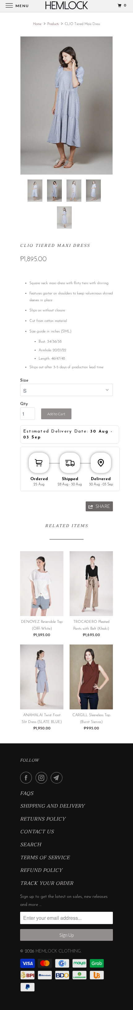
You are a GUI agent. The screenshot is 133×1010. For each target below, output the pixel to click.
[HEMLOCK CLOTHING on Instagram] (43, 778)
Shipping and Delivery (52, 806)
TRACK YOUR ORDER (46, 883)
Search (30, 845)
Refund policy (41, 870)
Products (53, 24)
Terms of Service (45, 858)
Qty (24, 404)
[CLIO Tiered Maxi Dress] (66, 105)
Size (24, 380)
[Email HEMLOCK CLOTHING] (58, 778)
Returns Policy (43, 819)
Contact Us (37, 832)
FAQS (26, 793)
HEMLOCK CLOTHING (58, 951)
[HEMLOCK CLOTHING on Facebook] (27, 778)
